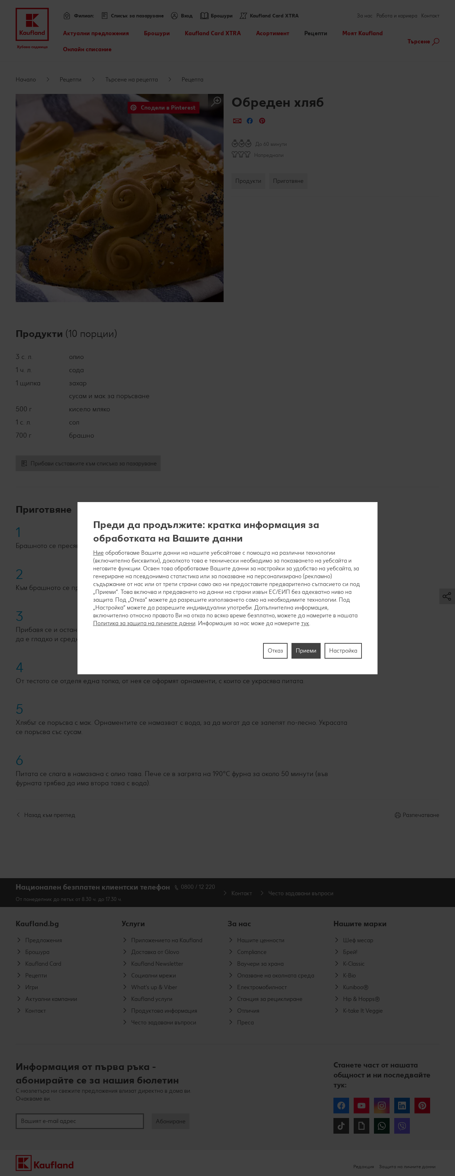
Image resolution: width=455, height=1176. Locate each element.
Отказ (275, 650)
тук (305, 622)
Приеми (306, 650)
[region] (227, 588)
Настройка (343, 650)
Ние (98, 552)
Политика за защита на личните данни (144, 622)
